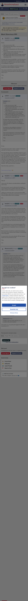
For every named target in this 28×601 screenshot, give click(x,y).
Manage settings (14, 313)
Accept (14, 305)
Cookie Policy (5, 295)
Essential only (14, 309)
